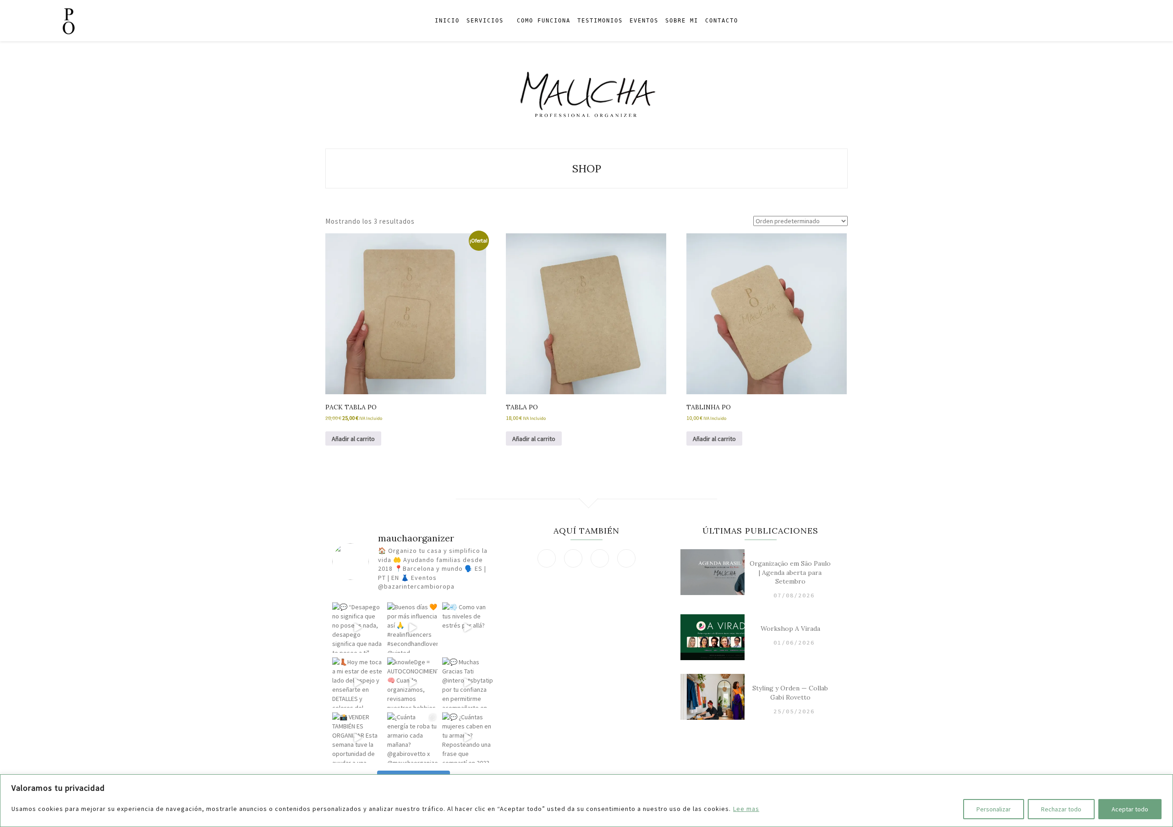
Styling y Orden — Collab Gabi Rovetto (790, 692)
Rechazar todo (1061, 809)
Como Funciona (543, 20)
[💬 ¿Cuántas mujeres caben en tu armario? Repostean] (467, 737)
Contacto (721, 20)
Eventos (644, 20)
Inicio (447, 20)
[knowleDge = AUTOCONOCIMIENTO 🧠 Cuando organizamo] (412, 682)
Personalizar (993, 809)
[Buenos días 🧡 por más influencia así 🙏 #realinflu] (412, 627)
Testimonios (600, 20)
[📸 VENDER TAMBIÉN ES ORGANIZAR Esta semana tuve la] (357, 737)
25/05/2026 (794, 711)
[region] (586, 800)
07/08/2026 (794, 595)
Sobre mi (681, 20)
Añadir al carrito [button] (353, 439)
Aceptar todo (1130, 809)
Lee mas (746, 809)
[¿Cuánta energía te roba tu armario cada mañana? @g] (412, 737)
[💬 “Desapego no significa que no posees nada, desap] (357, 627)
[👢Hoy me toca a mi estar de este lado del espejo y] (357, 682)
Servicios (485, 20)
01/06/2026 (794, 642)
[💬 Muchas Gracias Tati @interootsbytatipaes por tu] (467, 682)
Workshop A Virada (790, 628)
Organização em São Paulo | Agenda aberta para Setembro (790, 572)
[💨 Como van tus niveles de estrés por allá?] (467, 627)
